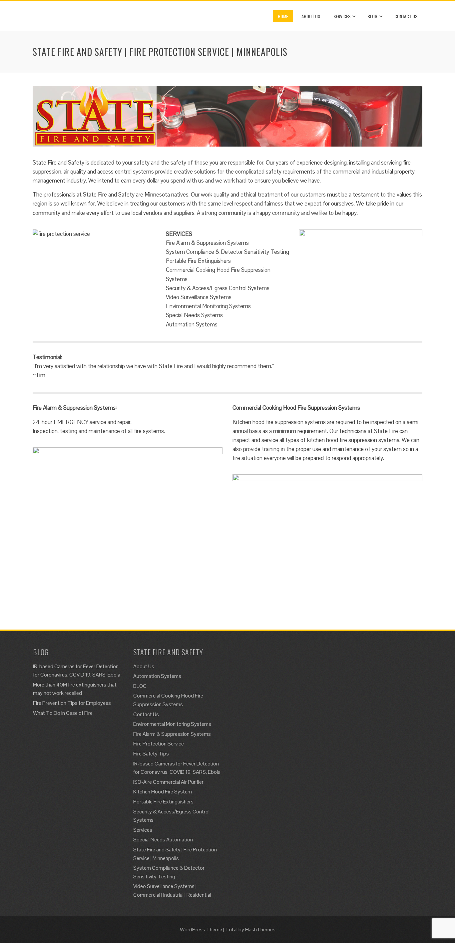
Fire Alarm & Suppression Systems (172, 733)
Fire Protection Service (158, 743)
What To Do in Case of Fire (63, 712)
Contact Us (405, 16)
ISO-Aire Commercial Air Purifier (168, 781)
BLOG (372, 16)
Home (283, 16)
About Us (310, 16)
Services (341, 16)
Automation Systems (157, 676)
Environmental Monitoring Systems (172, 723)
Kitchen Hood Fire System (162, 791)
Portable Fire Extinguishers (163, 801)
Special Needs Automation (163, 839)
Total (231, 929)
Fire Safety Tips (151, 753)
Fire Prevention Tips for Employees (72, 703)
